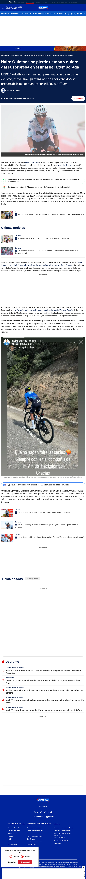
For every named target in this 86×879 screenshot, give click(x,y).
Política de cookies (59, 837)
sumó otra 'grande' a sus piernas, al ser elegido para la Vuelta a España (43, 310)
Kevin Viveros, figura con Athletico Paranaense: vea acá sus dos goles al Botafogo (44, 710)
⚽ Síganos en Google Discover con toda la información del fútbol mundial (39, 187)
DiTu (9, 842)
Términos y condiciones (61, 840)
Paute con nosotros (33, 847)
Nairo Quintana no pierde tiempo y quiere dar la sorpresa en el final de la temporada (46, 55)
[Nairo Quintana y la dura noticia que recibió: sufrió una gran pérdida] (7, 513)
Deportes (16, 856)
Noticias (27, 856)
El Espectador (12, 844)
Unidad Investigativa (42, 2)
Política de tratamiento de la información (63, 834)
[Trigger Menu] (3, 8)
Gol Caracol (30, 2)
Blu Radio (11, 833)
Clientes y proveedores (34, 842)
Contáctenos (31, 839)
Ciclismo (14, 55)
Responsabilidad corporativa (63, 830)
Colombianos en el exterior (15, 667)
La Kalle (10, 836)
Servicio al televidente (34, 828)
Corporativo (57, 843)
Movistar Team (64, 165)
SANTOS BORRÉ (38, 13)
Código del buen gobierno (35, 836)
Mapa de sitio (31, 844)
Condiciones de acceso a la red (63, 828)
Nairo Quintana (32, 162)
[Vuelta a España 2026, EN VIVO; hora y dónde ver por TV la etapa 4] (7, 239)
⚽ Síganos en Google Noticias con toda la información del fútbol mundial (38, 485)
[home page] (10, 2)
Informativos (73, 2)
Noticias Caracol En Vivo (59, 2)
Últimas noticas (19, 2)
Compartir (79, 98)
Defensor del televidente (35, 830)
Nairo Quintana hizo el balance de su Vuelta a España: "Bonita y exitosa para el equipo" (51, 537)
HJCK (10, 839)
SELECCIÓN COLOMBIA (55, 13)
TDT (28, 833)
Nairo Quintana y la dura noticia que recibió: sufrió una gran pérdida (44, 512)
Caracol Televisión (14, 830)
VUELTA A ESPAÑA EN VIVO (21, 13)
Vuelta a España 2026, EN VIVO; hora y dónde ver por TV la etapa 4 (43, 238)
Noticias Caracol (13, 828)
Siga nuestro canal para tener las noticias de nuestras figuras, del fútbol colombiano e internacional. (43, 180)
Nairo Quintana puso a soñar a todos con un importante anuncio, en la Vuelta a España (51, 214)
